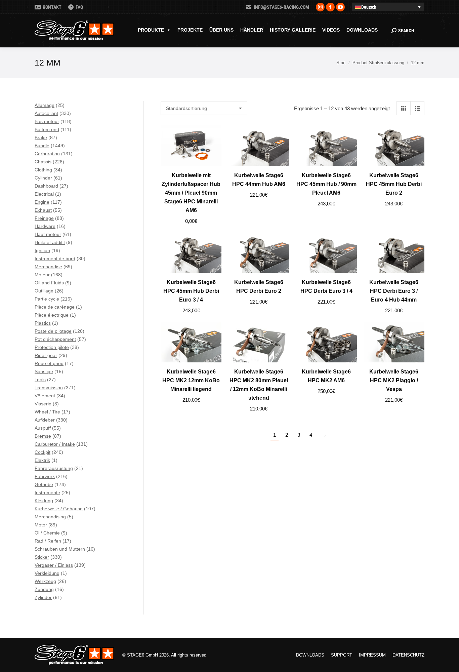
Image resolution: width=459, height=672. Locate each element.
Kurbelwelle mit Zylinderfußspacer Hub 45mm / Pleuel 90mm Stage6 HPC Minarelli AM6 (191, 192)
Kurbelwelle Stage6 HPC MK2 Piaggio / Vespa (393, 380)
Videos (331, 30)
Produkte (151, 30)
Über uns (221, 30)
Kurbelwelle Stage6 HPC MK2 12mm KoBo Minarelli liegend (191, 380)
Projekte (190, 30)
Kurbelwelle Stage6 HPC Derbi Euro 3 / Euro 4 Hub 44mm (393, 291)
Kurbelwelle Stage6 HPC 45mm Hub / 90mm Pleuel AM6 (326, 184)
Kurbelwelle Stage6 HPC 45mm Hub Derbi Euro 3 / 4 (191, 291)
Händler (251, 30)
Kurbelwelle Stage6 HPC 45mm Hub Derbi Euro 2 (394, 184)
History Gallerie (293, 30)
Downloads (362, 30)
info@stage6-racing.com (281, 7)
